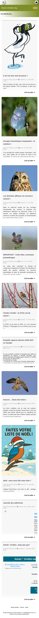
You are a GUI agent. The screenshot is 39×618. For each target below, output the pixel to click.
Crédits (26, 607)
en (36, 7)
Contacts (22, 607)
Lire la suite (28, 92)
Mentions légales (15, 607)
